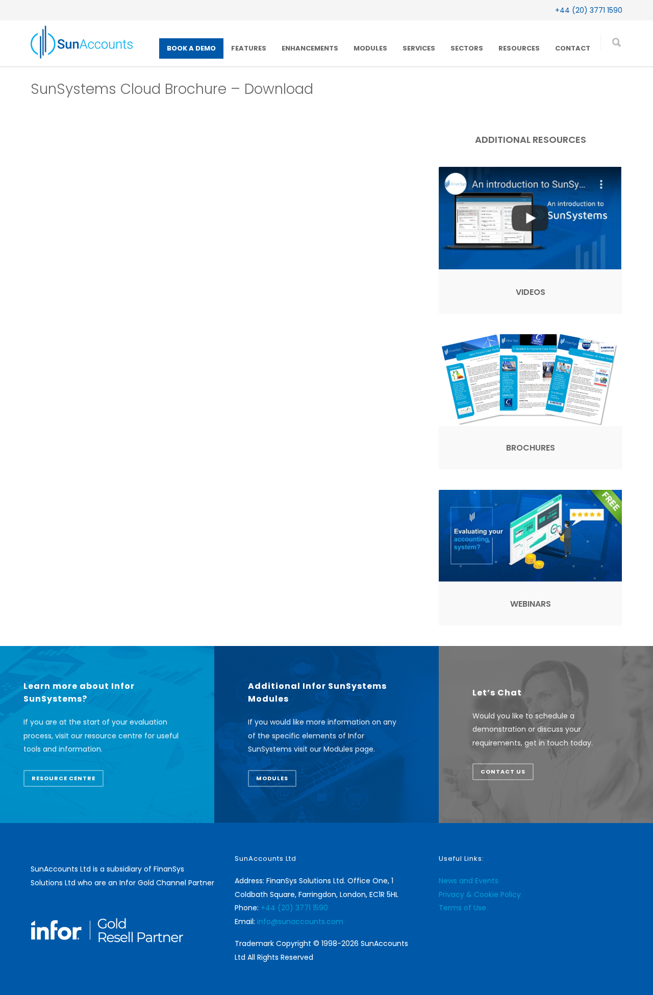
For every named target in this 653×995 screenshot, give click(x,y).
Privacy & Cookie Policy (480, 894)
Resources (519, 48)
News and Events (468, 881)
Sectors (466, 48)
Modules (370, 48)
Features (248, 48)
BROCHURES (530, 448)
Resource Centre (63, 778)
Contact (572, 48)
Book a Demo (191, 48)
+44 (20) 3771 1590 (588, 10)
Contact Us (503, 771)
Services (419, 48)
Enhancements (310, 48)
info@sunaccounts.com (300, 921)
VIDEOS (530, 292)
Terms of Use (462, 908)
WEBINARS (530, 604)
